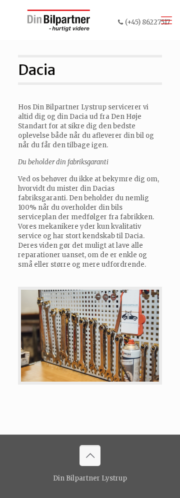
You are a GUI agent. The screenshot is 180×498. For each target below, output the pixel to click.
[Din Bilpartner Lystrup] (58, 20)
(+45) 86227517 (147, 22)
